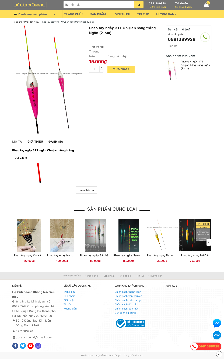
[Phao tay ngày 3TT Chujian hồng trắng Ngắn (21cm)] (172, 70)
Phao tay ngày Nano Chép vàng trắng (171, 255)
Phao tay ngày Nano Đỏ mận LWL (68, 255)
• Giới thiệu (124, 275)
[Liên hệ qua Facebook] (217, 323)
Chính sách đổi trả (125, 304)
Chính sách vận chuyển (128, 295)
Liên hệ (173, 46)
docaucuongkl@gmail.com (34, 337)
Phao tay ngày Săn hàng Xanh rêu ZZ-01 (106, 255)
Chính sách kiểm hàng (128, 300)
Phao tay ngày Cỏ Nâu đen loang (35, 255)
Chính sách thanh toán (128, 291)
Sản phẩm (98, 14)
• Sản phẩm (108, 275)
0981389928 (157, 3)
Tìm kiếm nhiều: (71, 275)
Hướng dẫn (165, 14)
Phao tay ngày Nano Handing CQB (135, 255)
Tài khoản (181, 3)
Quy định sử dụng (125, 312)
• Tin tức (139, 275)
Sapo (140, 355)
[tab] (17, 141)
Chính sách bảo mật (126, 308)
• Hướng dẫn (155, 275)
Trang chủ (73, 14)
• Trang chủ (91, 275)
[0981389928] (205, 37)
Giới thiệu (122, 14)
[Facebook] (15, 346)
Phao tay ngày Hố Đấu (195, 255)
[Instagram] (38, 346)
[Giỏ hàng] (206, 4)
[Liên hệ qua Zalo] (217, 335)
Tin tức (143, 14)
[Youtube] (30, 346)
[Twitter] (23, 346)
